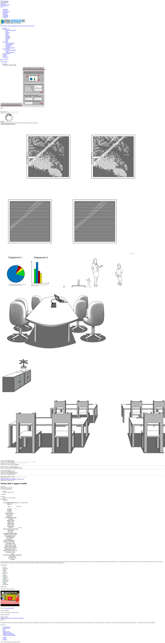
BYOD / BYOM (6, 53)
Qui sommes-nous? (7, 627)
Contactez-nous (6, 628)
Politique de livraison (7, 632)
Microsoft (8, 36)
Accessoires (5, 41)
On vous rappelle (4, 61)
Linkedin (5, 639)
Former (4, 55)
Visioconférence (6, 48)
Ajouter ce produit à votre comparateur (8, 479)
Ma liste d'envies (6, 11)
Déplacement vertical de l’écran (8, 477)
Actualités (5, 10)
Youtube (5, 637)
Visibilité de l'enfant (5, 472)
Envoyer (2, 121)
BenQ (7, 31)
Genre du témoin (4, 470)
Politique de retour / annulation (9, 635)
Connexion (5, 17)
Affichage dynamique (10, 47)
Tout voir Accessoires (10, 43)
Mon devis (5, 13)
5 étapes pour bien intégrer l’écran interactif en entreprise (12, 618)
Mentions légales (6, 631)
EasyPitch (8, 32)
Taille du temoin (4, 471)
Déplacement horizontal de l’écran (7, 476)
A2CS (14, 612)
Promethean (8, 37)
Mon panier (5, 12)
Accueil (4, 28)
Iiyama (7, 33)
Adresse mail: (3, 111)
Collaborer (5, 54)
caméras (7, 51)
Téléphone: (3, 112)
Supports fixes (8, 45)
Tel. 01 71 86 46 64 (5, 59)
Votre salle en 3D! (20, 479)
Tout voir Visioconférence (11, 50)
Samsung (7, 38)
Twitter (4, 638)
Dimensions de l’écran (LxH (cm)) (8, 463)
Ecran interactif (6, 29)
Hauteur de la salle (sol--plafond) (7, 468)
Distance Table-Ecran (5, 466)
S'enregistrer (5, 16)
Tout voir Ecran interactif (11, 30)
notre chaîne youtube (9, 608)
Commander (5, 15)
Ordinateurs (8, 46)
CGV (4, 630)
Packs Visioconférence (10, 52)
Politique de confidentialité (8, 634)
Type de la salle (4, 460)
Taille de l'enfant (4, 474)
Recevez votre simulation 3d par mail (8, 124)
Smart (7, 40)
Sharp (7, 39)
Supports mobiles (9, 44)
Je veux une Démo (4, 2)
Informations (5, 57)
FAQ (4, 629)
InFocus (7, 35)
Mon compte (5, 9)
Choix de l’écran (4, 461)
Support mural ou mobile (6, 464)
